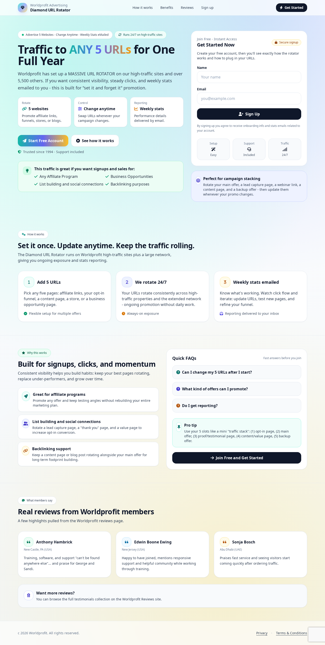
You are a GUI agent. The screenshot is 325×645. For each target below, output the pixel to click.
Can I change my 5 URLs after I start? (217, 372)
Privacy (261, 633)
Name (202, 67)
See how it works (98, 140)
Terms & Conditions (291, 633)
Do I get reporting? (200, 405)
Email (201, 89)
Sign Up (252, 114)
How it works (143, 7)
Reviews (187, 7)
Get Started (294, 7)
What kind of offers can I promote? (215, 389)
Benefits (166, 7)
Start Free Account (46, 140)
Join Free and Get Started (239, 457)
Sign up (207, 7)
